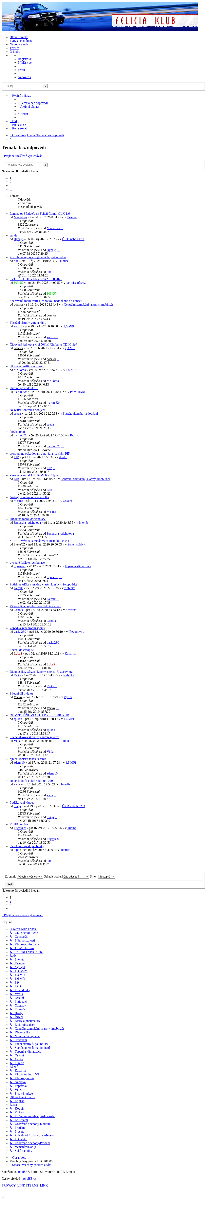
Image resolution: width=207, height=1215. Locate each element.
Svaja (17, 806)
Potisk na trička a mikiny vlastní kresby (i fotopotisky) (44, 584)
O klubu (15, 51)
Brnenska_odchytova (27, 522)
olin (16, 261)
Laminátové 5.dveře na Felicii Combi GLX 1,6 (40, 213)
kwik (17, 784)
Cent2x (18, 610)
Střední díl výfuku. (22, 693)
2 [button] (10, 181)
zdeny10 (19, 762)
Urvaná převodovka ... (24, 388)
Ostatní (67, 500)
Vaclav (18, 697)
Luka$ (18, 653)
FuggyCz (20, 828)
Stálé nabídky (76, 544)
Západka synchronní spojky (27, 628)
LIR (16, 457)
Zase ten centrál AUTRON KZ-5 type (34, 475)
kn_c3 (18, 326)
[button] (11, 189)
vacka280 (20, 631)
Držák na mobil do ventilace (28, 519)
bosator (18, 304)
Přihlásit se (25, 62)
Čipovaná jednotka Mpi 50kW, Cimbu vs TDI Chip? (43, 344)
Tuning (64, 740)
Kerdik (18, 588)
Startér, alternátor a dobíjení (80, 413)
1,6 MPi (68, 326)
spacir (17, 413)
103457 (18, 282)
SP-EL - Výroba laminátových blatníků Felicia (39, 540)
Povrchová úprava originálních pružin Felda (38, 257)
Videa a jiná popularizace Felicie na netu (35, 606)
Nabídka (69, 588)
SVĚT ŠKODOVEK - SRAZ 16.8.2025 (36, 279)
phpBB (22, 1171)
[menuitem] (33, 103)
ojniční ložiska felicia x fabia (28, 759)
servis (13, 235)
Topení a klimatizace (78, 566)
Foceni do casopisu (22, 650)
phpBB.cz (29, 1178)
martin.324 (20, 391)
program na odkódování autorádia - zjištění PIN (40, 453)
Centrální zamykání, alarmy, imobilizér (88, 304)
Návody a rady (19, 44)
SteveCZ (19, 544)
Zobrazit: (11, 876)
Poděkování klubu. (22, 802)
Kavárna (70, 610)
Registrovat (25, 59)
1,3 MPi (70, 348)
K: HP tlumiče (19, 824)
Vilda (17, 740)
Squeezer (19, 566)
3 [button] (10, 185)
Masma (18, 500)
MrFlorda (20, 370)
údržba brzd (17, 431)
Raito (17, 675)
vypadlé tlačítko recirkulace (27, 562)
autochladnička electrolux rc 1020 (31, 780)
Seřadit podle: (53, 876)
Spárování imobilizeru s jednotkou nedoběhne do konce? (46, 301)
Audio (63, 457)
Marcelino (20, 217)
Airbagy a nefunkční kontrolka (29, 497)
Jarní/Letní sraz (76, 282)
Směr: (94, 876)
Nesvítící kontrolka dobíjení (27, 410)
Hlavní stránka (19, 37)
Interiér (83, 522)
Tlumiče (63, 261)
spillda (18, 719)
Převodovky (78, 391)
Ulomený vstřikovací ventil (27, 366)
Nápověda (24, 77)
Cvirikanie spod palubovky (27, 846)
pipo (16, 849)
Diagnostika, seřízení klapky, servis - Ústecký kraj (41, 671)
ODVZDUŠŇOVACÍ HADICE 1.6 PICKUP (39, 715)
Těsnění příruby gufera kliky (28, 322)
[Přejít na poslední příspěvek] (61, 228)
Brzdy (74, 435)
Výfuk (68, 697)
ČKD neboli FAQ (73, 239)
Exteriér (72, 217)
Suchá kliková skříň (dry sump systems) (35, 737)
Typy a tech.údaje (21, 40)
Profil (21, 69)
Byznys (18, 239)
